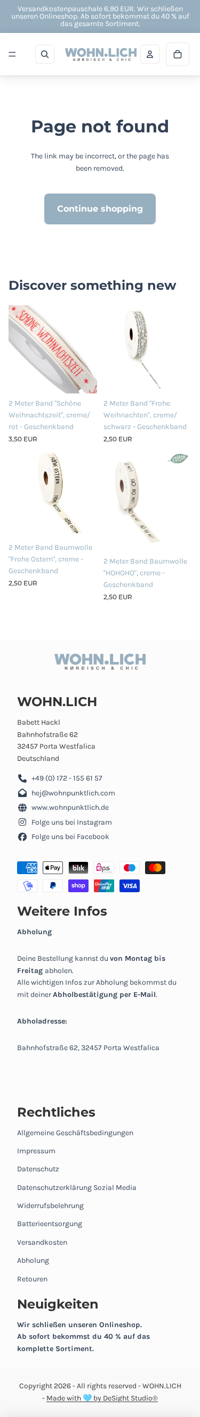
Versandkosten (42, 1242)
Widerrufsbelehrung (50, 1205)
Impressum (36, 1150)
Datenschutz (38, 1168)
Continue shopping (100, 209)
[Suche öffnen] (44, 54)
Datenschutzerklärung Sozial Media (77, 1187)
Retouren (32, 1279)
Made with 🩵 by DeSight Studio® (102, 1398)
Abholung (33, 1260)
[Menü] (12, 54)
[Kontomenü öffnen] (149, 54)
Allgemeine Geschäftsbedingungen (75, 1132)
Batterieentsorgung (49, 1223)
